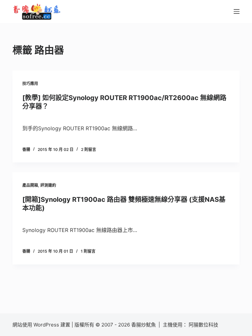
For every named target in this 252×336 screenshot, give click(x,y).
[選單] (237, 11)
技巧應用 (30, 83)
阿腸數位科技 (204, 325)
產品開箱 (30, 185)
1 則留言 (88, 251)
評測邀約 (48, 185)
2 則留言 (88, 149)
